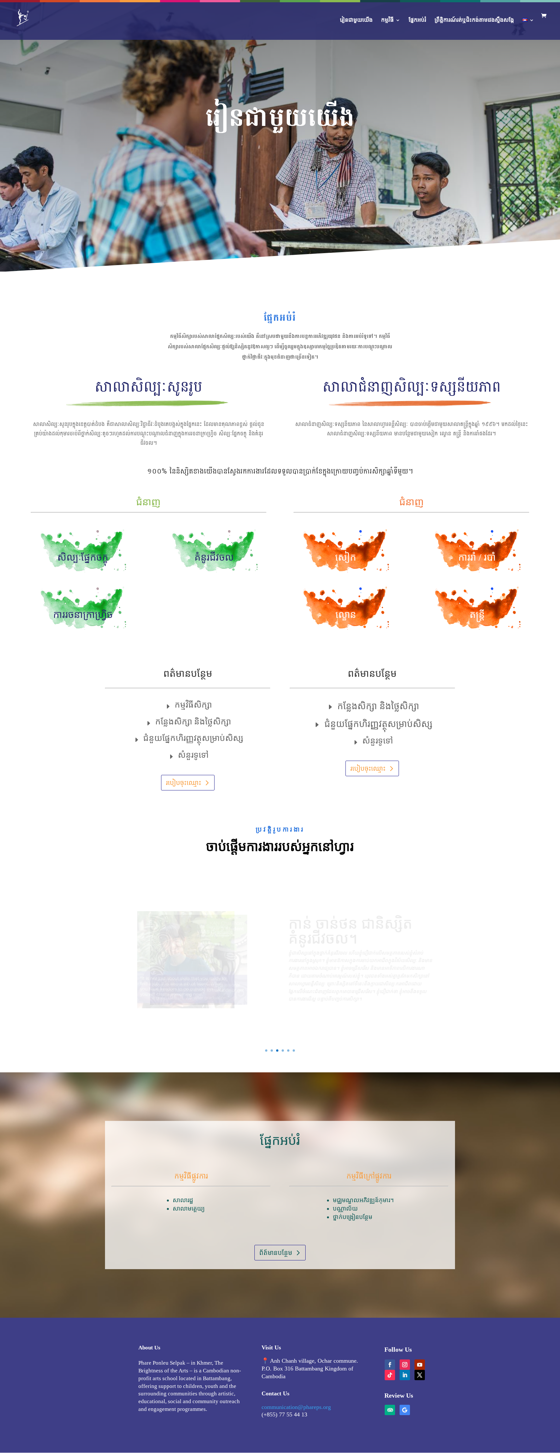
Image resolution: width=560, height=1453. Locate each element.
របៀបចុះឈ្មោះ (183, 782)
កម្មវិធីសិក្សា (193, 705)
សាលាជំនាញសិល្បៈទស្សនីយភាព (411, 389)
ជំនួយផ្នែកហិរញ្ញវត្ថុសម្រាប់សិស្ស (193, 738)
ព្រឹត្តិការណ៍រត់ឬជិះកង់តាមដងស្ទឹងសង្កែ (474, 20)
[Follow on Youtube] (419, 1364)
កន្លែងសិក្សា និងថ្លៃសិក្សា (193, 722)
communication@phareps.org (296, 1407)
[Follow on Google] (405, 1410)
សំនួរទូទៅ (193, 755)
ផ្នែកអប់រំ (417, 20)
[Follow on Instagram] (405, 1364)
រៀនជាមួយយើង (356, 20)
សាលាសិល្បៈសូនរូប (148, 389)
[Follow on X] (419, 1375)
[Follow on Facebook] (390, 1364)
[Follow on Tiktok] (390, 1375)
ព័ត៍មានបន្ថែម (275, 1252)
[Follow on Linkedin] (405, 1375)
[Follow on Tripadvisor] (390, 1410)
